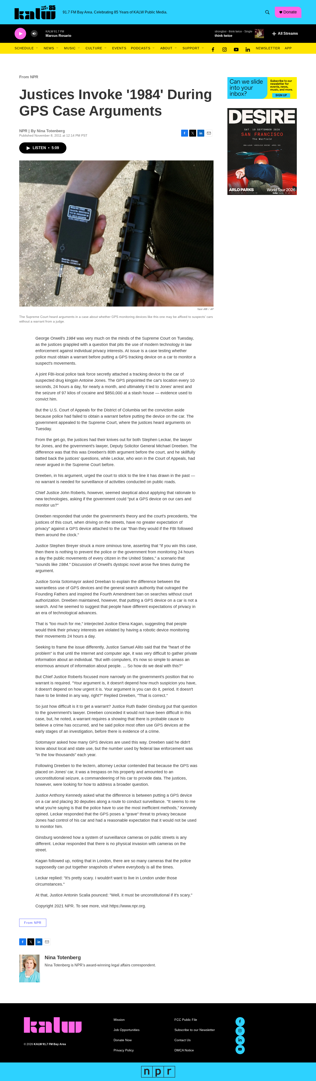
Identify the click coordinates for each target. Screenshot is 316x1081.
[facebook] (213, 48)
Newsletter (268, 48)
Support (191, 48)
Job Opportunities (126, 1030)
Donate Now (123, 1040)
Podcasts (140, 48)
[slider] (41, 33)
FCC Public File (185, 1019)
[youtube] (236, 48)
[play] (20, 33)
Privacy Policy (124, 1050)
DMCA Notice (184, 1050)
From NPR (28, 77)
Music (70, 48)
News (49, 48)
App (288, 48)
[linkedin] (247, 48)
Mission (119, 1019)
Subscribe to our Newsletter (194, 1030)
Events (119, 48)
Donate (290, 12)
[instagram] (224, 48)
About (166, 48)
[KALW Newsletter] (262, 88)
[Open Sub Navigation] (37, 48)
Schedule (24, 48)
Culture (94, 48)
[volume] (34, 33)
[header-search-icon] (267, 12)
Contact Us (182, 1040)
